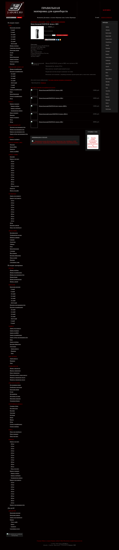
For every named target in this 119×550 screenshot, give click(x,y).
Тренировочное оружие (16, 235)
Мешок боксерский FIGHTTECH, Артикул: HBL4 (51, 98)
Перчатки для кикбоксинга (16, 71)
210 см (12, 221)
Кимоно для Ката (15, 106)
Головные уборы (14, 406)
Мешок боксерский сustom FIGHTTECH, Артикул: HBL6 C (53, 114)
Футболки (12, 415)
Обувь (11, 122)
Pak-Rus (108, 81)
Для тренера (13, 346)
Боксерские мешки (14, 50)
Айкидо (11, 137)
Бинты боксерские (14, 57)
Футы (11, 98)
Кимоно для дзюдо (14, 159)
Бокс (10, 25)
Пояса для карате (14, 113)
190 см (12, 181)
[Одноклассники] (60, 40)
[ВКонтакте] (56, 40)
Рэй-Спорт (108, 109)
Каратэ (11, 101)
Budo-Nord (108, 36)
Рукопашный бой (14, 125)
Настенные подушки (15, 396)
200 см (12, 184)
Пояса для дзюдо (15, 186)
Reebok (107, 96)
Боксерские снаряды (15, 515)
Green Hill (108, 63)
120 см (12, 165)
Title (107, 87)
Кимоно (11, 439)
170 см (12, 177)
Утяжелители (13, 366)
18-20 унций (14, 43)
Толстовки (12, 413)
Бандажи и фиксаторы (15, 255)
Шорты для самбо (14, 190)
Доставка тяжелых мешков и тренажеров (60, 80)
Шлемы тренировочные (16, 279)
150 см (12, 172)
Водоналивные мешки (15, 385)
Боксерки (12, 64)
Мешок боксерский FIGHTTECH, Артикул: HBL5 (51, 122)
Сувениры (12, 251)
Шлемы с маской (14, 281)
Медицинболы (13, 394)
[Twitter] (58, 40)
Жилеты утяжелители (15, 370)
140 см (12, 170)
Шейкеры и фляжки (14, 237)
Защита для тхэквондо (15, 196)
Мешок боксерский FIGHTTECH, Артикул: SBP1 (51, 90)
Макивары (13, 351)
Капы (11, 54)
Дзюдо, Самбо (13, 154)
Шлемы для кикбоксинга (16, 69)
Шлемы (11, 268)
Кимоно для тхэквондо (15, 198)
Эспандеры (13, 242)
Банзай (107, 106)
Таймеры (12, 244)
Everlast (108, 51)
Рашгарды (12, 149)
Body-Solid (108, 33)
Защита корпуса (15, 348)
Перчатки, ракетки (14, 225)
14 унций (13, 39)
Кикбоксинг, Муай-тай (16, 67)
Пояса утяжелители (14, 373)
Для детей (12, 511)
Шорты (12, 419)
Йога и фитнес (13, 253)
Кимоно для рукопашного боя (17, 131)
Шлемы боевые (13, 277)
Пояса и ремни (13, 257)
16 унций (13, 41)
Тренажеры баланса (15, 401)
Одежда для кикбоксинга (16, 96)
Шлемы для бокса (14, 45)
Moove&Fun (109, 78)
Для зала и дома (14, 383)
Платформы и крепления (16, 387)
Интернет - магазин (38, 22)
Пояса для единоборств (15, 227)
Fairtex (107, 54)
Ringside (108, 100)
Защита (11, 326)
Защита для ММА (14, 151)
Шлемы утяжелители (15, 368)
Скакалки (12, 239)
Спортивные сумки (14, 262)
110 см (12, 163)
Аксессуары (13, 231)
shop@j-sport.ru (106, 17)
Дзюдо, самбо (14, 522)
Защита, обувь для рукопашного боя (19, 134)
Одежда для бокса (14, 61)
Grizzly (107, 66)
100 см (12, 161)
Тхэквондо (12, 194)
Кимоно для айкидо (15, 139)
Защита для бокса (14, 59)
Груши (11, 52)
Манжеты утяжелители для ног (17, 379)
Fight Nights (109, 57)
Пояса (11, 429)
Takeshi (107, 84)
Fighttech (43, 82)
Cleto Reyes (108, 42)
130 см (12, 168)
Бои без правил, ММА (15, 142)
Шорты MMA (13, 147)
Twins (107, 93)
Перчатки (12, 144)
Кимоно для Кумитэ (16, 108)
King (107, 72)
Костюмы (12, 410)
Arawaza (108, 30)
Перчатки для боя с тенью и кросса (18, 375)
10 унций (13, 34)
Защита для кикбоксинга (16, 89)
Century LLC (109, 39)
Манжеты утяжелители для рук (17, 377)
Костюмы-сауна (14, 233)
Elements (108, 48)
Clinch (107, 45)
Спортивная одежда (15, 404)
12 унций (13, 36)
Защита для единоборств (16, 517)
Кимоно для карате (14, 104)
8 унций (13, 32)
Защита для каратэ (14, 117)
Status (107, 103)
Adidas (107, 26)
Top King (108, 90)
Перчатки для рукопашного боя (17, 127)
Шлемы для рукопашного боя (17, 129)
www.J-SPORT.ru (63, 543)
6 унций (13, 30)
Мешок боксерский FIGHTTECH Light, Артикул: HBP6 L (53, 106)
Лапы (12, 353)
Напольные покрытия (15, 398)
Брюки (11, 417)
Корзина (107, 10)
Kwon (107, 75)
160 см (12, 175)
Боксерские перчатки (15, 27)
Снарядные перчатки (15, 48)
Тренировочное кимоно (16, 110)
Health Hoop (109, 69)
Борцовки (12, 156)
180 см (12, 179)
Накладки (12, 115)
